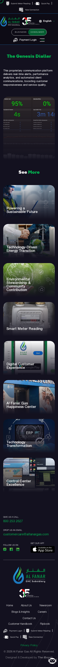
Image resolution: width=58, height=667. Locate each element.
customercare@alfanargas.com (26, 534)
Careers (42, 612)
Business (21, 32)
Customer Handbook (20, 624)
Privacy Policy (29, 645)
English (47, 21)
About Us (26, 606)
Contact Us (29, 618)
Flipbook (45, 624)
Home (9, 606)
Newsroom (46, 606)
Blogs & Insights (21, 612)
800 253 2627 (13, 521)
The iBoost (45, 657)
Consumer (37, 32)
